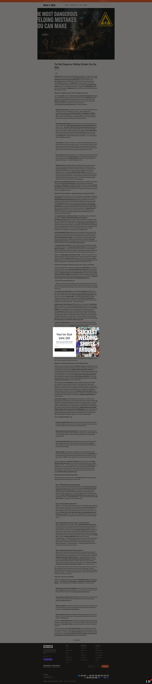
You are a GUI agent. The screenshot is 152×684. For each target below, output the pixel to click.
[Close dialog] (98, 329)
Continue (64, 350)
